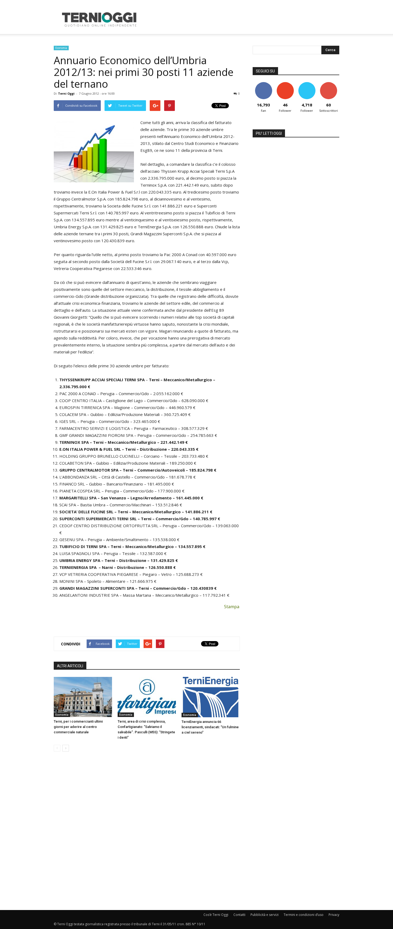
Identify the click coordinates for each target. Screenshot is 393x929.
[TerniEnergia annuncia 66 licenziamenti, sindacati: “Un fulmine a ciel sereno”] (211, 697)
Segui (285, 84)
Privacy (334, 914)
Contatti (239, 914)
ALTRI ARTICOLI (70, 666)
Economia (61, 48)
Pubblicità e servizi (265, 914)
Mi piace (263, 84)
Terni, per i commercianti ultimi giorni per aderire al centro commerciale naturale (78, 726)
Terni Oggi (66, 93)
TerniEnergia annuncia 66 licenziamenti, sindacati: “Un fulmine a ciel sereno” (210, 727)
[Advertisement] (242, 19)
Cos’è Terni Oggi (215, 914)
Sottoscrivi (328, 84)
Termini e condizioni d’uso (303, 914)
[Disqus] (147, 831)
